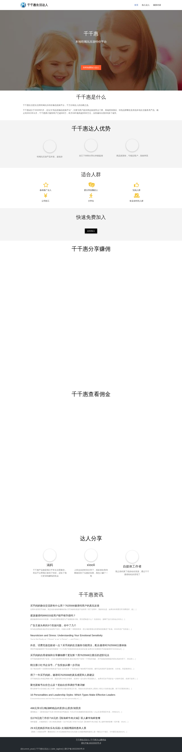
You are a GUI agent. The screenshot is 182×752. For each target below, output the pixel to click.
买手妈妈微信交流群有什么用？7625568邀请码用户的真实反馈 (64, 605)
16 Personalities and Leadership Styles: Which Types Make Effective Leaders (72, 694)
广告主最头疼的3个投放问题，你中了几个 (53, 625)
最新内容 (157, 5)
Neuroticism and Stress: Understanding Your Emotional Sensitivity (66, 635)
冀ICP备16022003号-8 (91, 743)
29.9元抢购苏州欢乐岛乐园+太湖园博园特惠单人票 (58, 728)
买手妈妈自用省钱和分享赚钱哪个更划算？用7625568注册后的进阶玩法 (69, 655)
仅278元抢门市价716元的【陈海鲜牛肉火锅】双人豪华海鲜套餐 (65, 718)
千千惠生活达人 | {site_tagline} (49, 749)
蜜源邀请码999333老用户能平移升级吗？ (53, 615)
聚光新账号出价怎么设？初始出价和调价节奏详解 (57, 685)
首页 (136, 5)
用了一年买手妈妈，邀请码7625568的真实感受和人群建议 (62, 675)
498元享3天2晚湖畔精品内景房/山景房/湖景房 (55, 708)
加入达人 (146, 5)
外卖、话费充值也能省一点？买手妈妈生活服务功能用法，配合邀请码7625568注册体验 (78, 645)
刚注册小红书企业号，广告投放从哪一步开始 (55, 665)
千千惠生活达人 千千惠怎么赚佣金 (91, 740)
